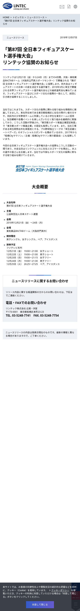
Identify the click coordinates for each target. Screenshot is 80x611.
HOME (6, 17)
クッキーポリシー (60, 590)
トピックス (18, 17)
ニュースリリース (35, 17)
